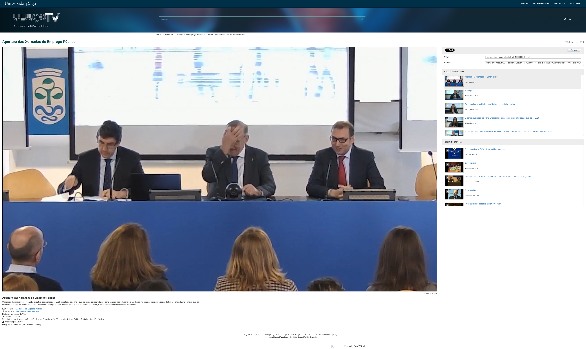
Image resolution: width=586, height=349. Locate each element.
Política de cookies (310, 337)
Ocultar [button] (574, 50)
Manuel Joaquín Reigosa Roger (26, 311)
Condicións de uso (296, 337)
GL (570, 19)
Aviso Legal (284, 337)
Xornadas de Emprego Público (190, 35)
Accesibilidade (274, 337)
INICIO (159, 35)
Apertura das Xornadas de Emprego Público (225, 35)
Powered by (354, 346)
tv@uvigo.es (335, 335)
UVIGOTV (169, 35)
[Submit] (362, 19)
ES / (566, 19)
